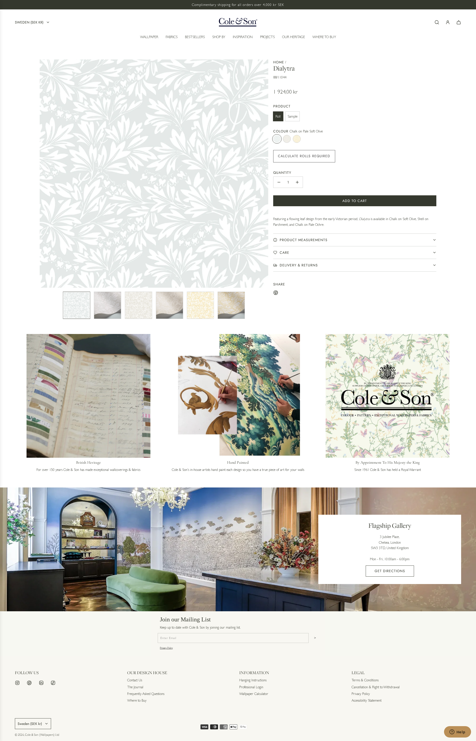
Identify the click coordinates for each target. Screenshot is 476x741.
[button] (44, 174)
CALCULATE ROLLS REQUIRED (304, 155)
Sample (293, 116)
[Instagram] (17, 682)
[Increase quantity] (297, 182)
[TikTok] (53, 682)
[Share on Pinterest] (275, 293)
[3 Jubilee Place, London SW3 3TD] (238, 549)
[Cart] (458, 22)
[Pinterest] (29, 682)
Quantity (282, 172)
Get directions (390, 570)
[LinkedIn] (41, 682)
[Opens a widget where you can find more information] (457, 732)
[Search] (436, 22)
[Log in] (447, 22)
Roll (278, 116)
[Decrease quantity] (278, 182)
